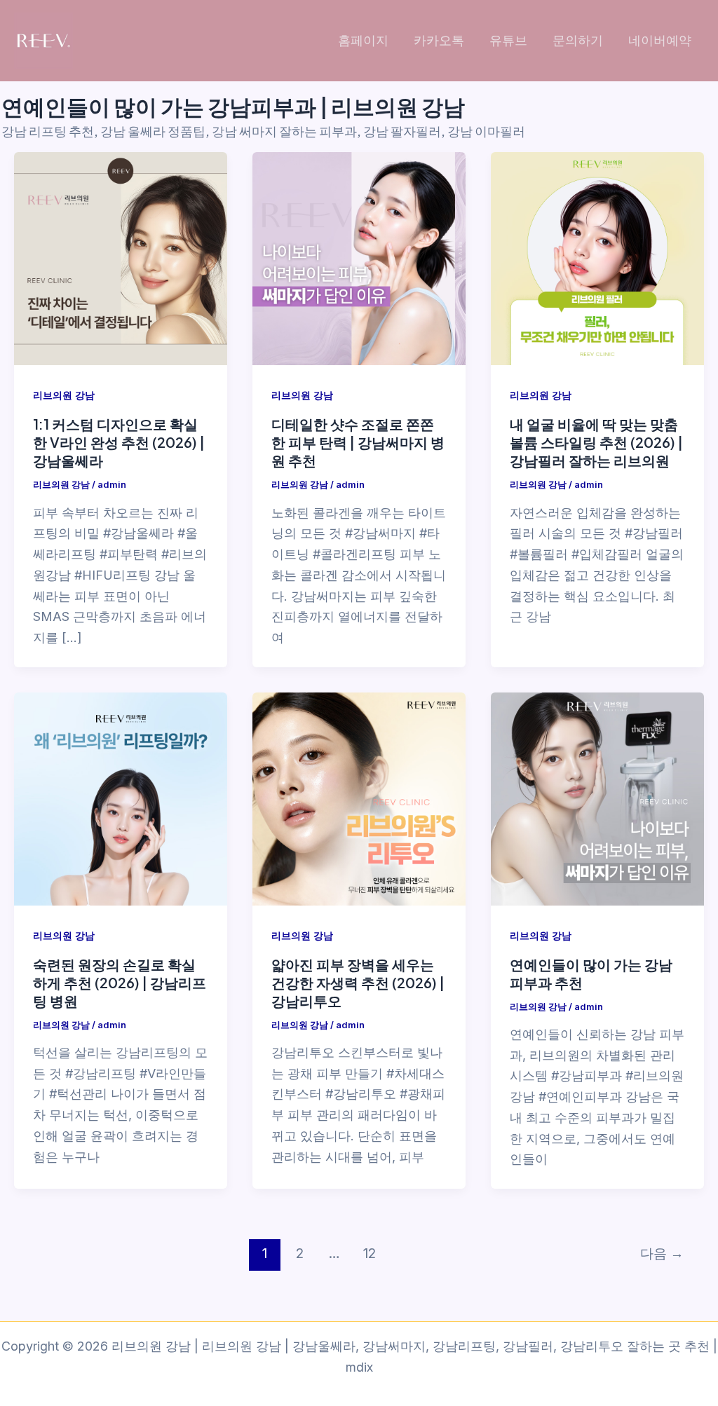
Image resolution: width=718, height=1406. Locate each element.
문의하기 (578, 40)
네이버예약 (659, 40)
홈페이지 (363, 40)
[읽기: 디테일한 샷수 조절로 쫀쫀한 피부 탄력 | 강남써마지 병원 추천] (359, 258)
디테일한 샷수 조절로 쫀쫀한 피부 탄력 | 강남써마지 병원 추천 (358, 442)
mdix (359, 1367)
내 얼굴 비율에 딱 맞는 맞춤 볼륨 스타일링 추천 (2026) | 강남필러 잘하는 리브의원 (596, 442)
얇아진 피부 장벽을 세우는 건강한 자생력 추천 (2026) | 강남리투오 (358, 982)
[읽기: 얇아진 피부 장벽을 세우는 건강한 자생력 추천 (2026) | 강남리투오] (359, 799)
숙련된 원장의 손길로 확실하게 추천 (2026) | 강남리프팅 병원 (119, 982)
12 (369, 1253)
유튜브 (508, 40)
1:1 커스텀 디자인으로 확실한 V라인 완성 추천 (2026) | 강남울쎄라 (119, 442)
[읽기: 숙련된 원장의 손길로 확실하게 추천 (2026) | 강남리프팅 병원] (120, 799)
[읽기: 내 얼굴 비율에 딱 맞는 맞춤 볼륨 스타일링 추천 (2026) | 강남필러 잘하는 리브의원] (597, 258)
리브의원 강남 (64, 395)
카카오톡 (439, 40)
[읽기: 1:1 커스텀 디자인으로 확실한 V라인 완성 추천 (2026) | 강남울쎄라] (120, 258)
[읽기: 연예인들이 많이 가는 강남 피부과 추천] (597, 799)
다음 (662, 1253)
